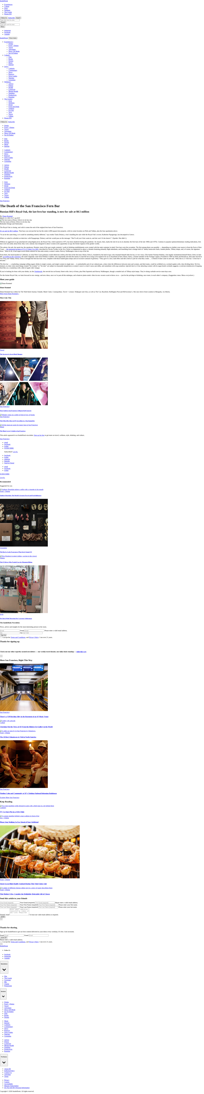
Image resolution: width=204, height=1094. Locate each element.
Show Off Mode (14, 51)
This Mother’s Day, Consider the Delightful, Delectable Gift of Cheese (25, 894)
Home (10, 105)
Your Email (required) (27, 903)
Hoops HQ (8, 14)
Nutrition (11, 93)
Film (10, 57)
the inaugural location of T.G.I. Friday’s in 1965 (22, 249)
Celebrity (11, 68)
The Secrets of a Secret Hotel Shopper (11, 354)
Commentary (12, 70)
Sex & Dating (13, 53)
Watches (11, 78)
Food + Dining (13, 46)
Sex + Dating (4, 818)
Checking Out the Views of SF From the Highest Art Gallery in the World (26, 727)
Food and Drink (13, 107)
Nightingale (38, 271)
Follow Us (4, 18)
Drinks (10, 44)
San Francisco (4, 201)
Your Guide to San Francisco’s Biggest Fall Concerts (15, 410)
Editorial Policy (9, 1071)
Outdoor (11, 108)
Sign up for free (39, 435)
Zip (21, 633)
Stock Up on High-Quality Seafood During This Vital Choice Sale (23, 884)
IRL (5, 982)
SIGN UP (4, 937)
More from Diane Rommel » (9, 294)
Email (22, 630)
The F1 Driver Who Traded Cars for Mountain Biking (16, 562)
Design (10, 61)
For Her (11, 110)
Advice (10, 84)
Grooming (11, 80)
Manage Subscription (11, 1086)
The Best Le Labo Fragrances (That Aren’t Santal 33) (16, 552)
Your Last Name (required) (29, 907)
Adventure (12, 49)
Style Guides (12, 76)
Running (11, 97)
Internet (11, 65)
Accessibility (8, 1084)
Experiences (8, 4)
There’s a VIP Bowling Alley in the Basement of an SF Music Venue (24, 717)
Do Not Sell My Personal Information (17, 1088)
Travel (10, 47)
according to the (12, 257)
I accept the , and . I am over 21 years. (27, 637)
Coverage (7, 980)
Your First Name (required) (29, 905)
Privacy (6, 1080)
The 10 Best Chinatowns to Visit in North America (18, 737)
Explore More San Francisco (9, 797)
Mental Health (13, 91)
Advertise (7, 1074)
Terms (6, 1076)
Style (6, 8)
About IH (7, 1069)
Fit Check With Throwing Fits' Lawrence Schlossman (16, 618)
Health (10, 87)
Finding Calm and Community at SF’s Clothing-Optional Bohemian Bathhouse (28, 793)
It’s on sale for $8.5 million (9, 231)
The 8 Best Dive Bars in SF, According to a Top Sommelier (17, 421)
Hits (5, 976)
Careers (6, 1082)
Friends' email (4, 915)
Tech (10, 112)
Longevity (11, 89)
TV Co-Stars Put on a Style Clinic (12, 812)
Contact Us (8, 1073)
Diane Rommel (7, 216)
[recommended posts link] (24, 710)
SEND (3, 917)
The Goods (8, 12)
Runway (11, 74)
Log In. (15, 452)
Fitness (10, 86)
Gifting (10, 116)
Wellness (7, 10)
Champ (6, 984)
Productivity (12, 95)
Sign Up (3, 635)
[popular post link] (21, 489)
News (10, 72)
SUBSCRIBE (9, 448)
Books (10, 59)
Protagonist (8, 986)
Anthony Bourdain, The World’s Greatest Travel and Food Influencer (20, 495)
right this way (81, 652)
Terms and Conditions (18, 637)
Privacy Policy (34, 637)
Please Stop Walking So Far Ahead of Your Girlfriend (19, 822)
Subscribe (11, 18)
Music (10, 63)
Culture (6, 6)
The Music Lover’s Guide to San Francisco (13, 431)
